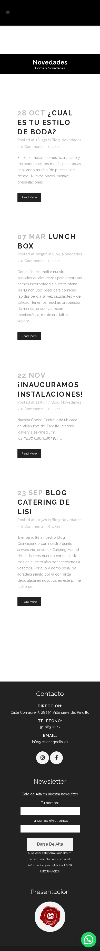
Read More (29, 197)
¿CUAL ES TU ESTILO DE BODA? (45, 122)
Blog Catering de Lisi (43, 502)
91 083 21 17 (50, 727)
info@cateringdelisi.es (50, 742)
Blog (56, 140)
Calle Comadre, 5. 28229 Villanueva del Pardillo (50, 712)
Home (39, 68)
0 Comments (32, 147)
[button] (88, 939)
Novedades (72, 140)
